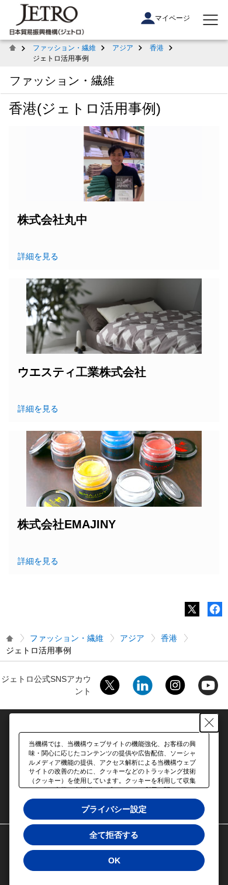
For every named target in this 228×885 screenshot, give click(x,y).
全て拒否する (114, 834)
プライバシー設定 (114, 809)
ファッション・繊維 (64, 48)
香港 (157, 48)
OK (114, 860)
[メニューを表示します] (210, 20)
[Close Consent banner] (209, 722)
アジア (122, 48)
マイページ (172, 18)
